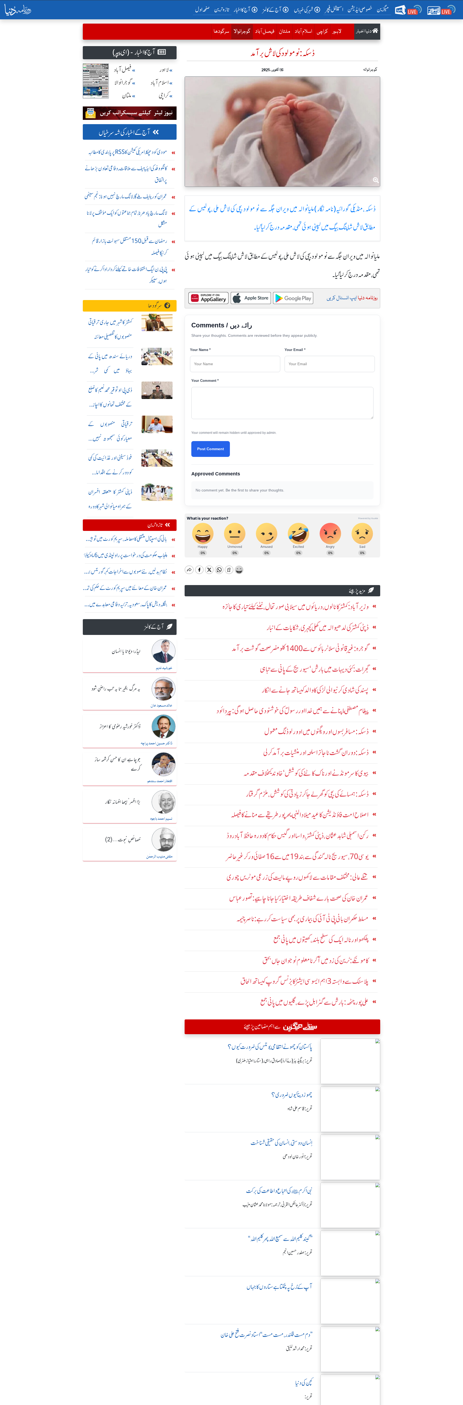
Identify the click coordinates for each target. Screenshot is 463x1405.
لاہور (337, 32)
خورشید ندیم (164, 668)
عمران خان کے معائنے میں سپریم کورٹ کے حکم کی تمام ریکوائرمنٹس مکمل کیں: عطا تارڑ (125, 589)
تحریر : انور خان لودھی (297, 1157)
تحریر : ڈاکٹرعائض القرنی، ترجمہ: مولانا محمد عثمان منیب (277, 1205)
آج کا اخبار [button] (242, 9)
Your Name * (200, 350)
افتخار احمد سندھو (159, 781)
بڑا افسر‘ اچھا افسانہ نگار (122, 802)
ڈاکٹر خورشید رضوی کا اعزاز (120, 727)
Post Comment (210, 449)
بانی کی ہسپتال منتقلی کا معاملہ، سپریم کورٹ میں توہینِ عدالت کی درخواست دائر (127, 540)
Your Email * (295, 350)
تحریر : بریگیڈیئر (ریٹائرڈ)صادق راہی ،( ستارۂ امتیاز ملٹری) (274, 1061)
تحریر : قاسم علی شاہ (299, 1109)
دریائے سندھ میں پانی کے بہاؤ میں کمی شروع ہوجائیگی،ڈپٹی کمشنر (110, 371)
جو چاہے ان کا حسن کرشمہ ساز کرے (117, 764)
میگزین (383, 9)
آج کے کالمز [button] (272, 9)
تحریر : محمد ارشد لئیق (299, 1349)
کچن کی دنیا (303, 1382)
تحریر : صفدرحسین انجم (297, 1253)
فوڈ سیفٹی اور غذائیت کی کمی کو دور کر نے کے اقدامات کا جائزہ (110, 472)
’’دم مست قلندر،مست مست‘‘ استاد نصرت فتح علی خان (266, 1335)
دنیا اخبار (364, 31)
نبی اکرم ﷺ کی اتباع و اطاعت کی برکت (279, 1191)
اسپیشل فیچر (334, 9)
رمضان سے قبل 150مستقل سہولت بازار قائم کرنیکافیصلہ (129, 247)
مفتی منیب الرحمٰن (159, 857)
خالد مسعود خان (161, 706)
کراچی (322, 32)
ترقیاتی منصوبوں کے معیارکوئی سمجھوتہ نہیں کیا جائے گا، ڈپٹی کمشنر (110, 438)
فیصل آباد (264, 32)
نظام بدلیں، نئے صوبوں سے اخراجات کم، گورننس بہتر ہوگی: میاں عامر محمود (126, 573)
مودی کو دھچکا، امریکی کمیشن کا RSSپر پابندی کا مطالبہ (127, 152)
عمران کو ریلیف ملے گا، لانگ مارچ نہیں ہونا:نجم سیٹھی (125, 196)
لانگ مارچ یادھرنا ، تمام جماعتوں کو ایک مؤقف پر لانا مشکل (127, 218)
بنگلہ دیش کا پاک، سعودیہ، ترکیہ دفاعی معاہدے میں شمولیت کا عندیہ (128, 605)
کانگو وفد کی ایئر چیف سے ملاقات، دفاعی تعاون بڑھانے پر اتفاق (126, 174)
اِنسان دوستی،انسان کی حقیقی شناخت (281, 1143)
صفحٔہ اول (203, 9)
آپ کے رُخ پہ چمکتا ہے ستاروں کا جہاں (279, 1287)
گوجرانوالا (241, 31)
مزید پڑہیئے (357, 590)
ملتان (284, 32)
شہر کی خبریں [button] (303, 9)
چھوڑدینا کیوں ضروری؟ (291, 1095)
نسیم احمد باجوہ (161, 819)
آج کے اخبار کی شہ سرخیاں (124, 132)
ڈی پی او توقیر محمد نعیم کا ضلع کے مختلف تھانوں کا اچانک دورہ (110, 404)
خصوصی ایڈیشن (360, 9)
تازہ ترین (221, 9)
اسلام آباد (303, 32)
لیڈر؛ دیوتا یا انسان (126, 651)
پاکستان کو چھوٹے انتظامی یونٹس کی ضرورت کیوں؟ (270, 1047)
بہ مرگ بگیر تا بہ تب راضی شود (116, 689)
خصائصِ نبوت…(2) (122, 840)
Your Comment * (205, 381)
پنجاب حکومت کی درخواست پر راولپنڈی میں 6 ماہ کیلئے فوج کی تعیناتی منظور (125, 556)
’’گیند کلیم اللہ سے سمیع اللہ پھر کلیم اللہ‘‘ (280, 1239)
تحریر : (308, 1397)
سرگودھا (221, 32)
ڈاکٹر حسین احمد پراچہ (156, 743)
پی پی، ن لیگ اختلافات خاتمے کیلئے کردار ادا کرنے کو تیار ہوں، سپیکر (126, 275)
